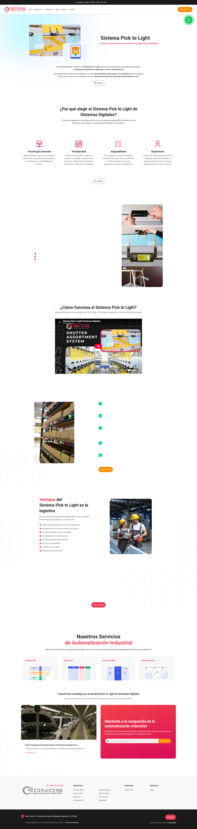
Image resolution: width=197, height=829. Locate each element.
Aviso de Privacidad (72, 822)
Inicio (30, 9)
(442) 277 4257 (89, 2)
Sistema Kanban (105, 790)
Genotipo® (172, 822)
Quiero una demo (42, 281)
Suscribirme (165, 741)
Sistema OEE (78, 793)
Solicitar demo (185, 9)
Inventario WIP (78, 800)
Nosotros (64, 9)
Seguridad (102, 800)
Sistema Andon (78, 790)
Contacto (72, 9)
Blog (57, 9)
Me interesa (98, 83)
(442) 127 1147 (101, 2)
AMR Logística (104, 793)
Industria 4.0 (49, 9)
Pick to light (103, 797)
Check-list (77, 797)
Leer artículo (30, 752)
